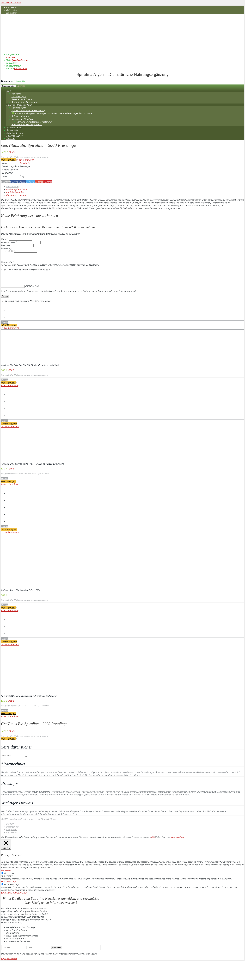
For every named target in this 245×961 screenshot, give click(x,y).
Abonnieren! (56, 947)
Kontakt (10, 824)
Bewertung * (7, 248)
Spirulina (20, 85)
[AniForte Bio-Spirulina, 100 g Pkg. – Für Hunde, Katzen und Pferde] (17, 461)
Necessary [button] (6, 870)
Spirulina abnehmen (21, 116)
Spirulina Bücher (14, 135)
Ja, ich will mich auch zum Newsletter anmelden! (27, 269)
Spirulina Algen (18, 107)
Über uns (10, 138)
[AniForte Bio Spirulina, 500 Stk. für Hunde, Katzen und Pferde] (17, 362)
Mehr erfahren (177, 837)
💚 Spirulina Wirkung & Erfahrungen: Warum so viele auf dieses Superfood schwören (52, 113)
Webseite (5, 245)
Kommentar (7, 262)
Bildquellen (11, 829)
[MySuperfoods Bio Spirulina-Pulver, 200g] (17, 587)
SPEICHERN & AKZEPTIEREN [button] (14, 892)
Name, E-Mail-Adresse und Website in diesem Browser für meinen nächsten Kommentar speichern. (51, 264)
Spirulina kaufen (14, 127)
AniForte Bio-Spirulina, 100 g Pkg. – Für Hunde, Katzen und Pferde (32, 463)
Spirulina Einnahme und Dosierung (28, 110)
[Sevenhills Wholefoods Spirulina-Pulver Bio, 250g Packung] (17, 693)
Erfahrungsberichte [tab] (16, 189)
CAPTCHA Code (32, 286)
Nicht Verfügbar (8, 159)
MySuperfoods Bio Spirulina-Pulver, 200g (20, 590)
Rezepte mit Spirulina (21, 99)
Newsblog (16, 93)
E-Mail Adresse (8, 242)
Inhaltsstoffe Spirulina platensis (26, 124)
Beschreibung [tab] (12, 186)
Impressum (11, 7)
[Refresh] (20, 275)
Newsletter (11, 12)
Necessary (9, 873)
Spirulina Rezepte (19, 60)
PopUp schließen (9, 958)
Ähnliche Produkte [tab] (15, 192)
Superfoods (12, 130)
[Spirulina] (30, 45)
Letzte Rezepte (18, 96)
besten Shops (20, 68)
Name (4, 239)
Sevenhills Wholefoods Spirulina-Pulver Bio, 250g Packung (28, 696)
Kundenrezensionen (16, 195)
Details (4, 322)
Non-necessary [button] (8, 881)
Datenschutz (12, 10)
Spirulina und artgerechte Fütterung (34, 121)
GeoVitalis (24, 163)
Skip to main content (11, 2)
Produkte (10, 57)
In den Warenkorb (25, 159)
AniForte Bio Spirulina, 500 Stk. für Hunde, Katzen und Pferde (30, 365)
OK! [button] (153, 837)
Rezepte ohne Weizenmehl (24, 102)
